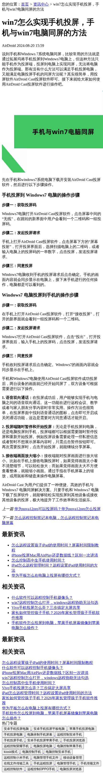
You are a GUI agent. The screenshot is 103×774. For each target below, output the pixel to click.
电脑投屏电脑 (43, 746)
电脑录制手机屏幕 (39, 734)
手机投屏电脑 (13, 734)
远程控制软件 (13, 769)
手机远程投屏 (43, 763)
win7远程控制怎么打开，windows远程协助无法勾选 (54, 603)
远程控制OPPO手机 (41, 769)
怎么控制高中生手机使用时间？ (38, 560)
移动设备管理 (72, 757)
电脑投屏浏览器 (71, 769)
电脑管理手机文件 (46, 757)
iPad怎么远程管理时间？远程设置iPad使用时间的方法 (47, 693)
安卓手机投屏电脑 (16, 729)
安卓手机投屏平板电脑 (49, 729)
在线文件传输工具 (16, 763)
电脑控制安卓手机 (58, 752)
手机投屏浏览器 (74, 740)
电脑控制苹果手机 (69, 746)
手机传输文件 (89, 763)
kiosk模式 (10, 752)
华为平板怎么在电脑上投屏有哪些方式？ (45, 575)
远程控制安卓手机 (69, 734)
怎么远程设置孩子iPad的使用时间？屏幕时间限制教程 (47, 663)
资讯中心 (41, 4)
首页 (25, 4)
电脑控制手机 (31, 752)
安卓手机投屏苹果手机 (42, 740)
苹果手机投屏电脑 (81, 729)
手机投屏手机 (13, 740)
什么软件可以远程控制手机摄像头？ (42, 597)
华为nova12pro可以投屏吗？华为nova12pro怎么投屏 (57, 509)
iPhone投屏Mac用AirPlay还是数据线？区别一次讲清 (54, 555)
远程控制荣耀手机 (16, 746)
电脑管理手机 (66, 763)
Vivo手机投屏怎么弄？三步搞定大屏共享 (45, 608)
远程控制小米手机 (16, 757)
